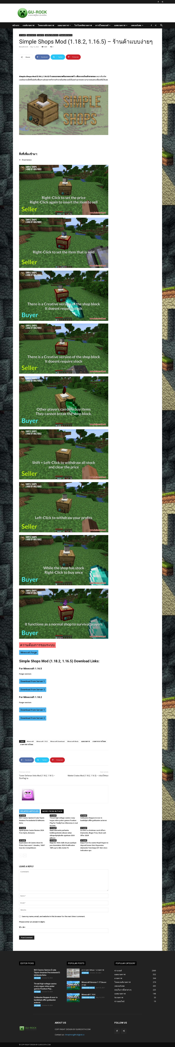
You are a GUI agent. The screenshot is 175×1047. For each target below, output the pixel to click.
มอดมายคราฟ (63, 25)
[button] (161, 25)
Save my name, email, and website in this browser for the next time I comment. (53, 916)
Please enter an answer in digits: (32, 921)
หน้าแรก (15, 25)
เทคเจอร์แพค (136, 25)
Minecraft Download (57, 741)
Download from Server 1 (33, 681)
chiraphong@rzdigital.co (74, 1034)
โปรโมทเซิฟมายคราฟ (83, 25)
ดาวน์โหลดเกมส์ (101, 25)
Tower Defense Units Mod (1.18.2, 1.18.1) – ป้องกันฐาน (37, 776)
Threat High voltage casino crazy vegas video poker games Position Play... (45, 986)
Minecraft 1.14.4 (88, 995)
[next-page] (24, 855)
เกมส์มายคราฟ (28, 25)
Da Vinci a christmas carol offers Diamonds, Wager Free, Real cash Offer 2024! (93, 832)
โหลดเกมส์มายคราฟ (46, 25)
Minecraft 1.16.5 (42, 741)
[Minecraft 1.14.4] (73, 997)
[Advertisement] (101, 13)
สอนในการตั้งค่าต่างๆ (51, 35)
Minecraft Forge (29, 652)
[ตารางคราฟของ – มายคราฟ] (73, 973)
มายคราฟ (40, 35)
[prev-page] (20, 855)
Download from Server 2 (33, 689)
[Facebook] (158, 2)
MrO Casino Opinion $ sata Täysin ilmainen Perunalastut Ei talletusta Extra (31, 820)
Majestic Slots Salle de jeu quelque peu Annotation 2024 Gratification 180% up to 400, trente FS (63, 845)
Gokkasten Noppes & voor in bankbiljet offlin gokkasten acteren (46, 1000)
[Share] (162, 2)
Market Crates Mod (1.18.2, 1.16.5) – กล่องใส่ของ (88, 775)
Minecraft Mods (72, 741)
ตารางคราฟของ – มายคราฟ (93, 970)
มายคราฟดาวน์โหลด (26, 744)
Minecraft (30, 741)
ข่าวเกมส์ (22, 35)
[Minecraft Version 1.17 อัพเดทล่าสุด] (73, 985)
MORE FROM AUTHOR (52, 811)
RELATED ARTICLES (29, 811)
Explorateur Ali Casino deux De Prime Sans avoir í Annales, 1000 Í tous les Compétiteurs (32, 845)
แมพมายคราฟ (119, 25)
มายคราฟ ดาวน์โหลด (99, 741)
